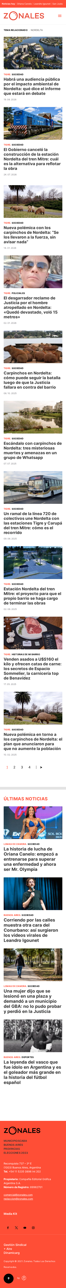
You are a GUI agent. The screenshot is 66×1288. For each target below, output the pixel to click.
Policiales (18, 293)
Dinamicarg (12, 1253)
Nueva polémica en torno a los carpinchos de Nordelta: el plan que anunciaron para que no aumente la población (33, 741)
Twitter (16, 1228)
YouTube (24, 1228)
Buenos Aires (12, 915)
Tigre (7, 74)
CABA (23, 1140)
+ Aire (8, 1249)
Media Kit (10, 1214)
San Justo (57, 4)
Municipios (12, 1140)
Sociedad (18, 74)
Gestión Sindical (15, 1245)
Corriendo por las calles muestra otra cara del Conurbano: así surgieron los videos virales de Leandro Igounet (31, 930)
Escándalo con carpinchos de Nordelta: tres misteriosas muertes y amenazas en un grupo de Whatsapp (33, 450)
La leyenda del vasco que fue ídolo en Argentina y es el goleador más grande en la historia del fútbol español (32, 1072)
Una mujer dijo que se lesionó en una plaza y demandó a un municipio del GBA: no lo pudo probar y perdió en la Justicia (32, 1001)
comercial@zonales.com (18, 1194)
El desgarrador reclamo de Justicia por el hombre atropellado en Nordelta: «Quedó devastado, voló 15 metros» (31, 307)
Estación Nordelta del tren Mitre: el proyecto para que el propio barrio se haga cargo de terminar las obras (32, 595)
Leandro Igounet (42, 4)
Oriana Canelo (24, 4)
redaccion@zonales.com (18, 1198)
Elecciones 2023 (16, 1152)
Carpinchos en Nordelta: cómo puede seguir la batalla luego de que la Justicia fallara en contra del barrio (32, 380)
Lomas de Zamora (15, 844)
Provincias (12, 1148)
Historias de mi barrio (26, 654)
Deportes (28, 1057)
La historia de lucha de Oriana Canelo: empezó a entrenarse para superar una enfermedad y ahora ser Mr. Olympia (31, 859)
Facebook (7, 1228)
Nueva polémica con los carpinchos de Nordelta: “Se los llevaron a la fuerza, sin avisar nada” (31, 234)
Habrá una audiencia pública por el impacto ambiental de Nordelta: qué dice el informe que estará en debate (32, 86)
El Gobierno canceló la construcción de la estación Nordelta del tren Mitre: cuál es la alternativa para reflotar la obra (32, 159)
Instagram (33, 1228)
